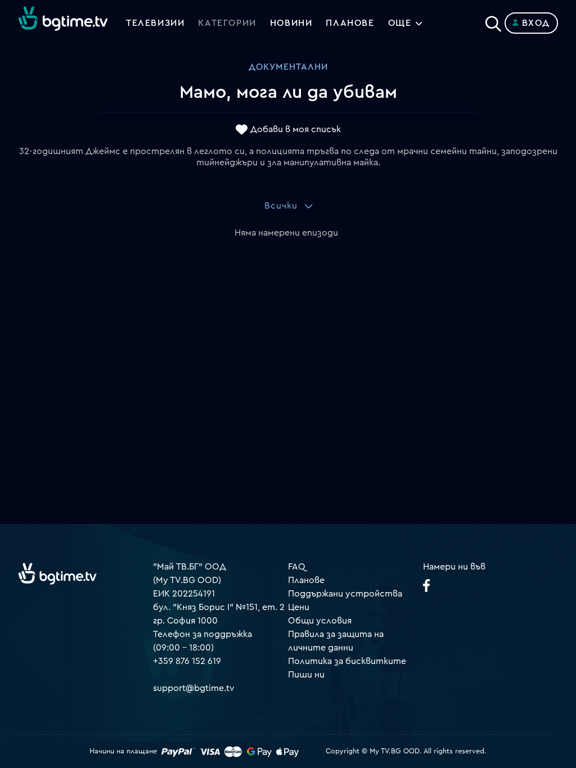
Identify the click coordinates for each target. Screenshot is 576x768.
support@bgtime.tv (194, 688)
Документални (288, 66)
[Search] (493, 21)
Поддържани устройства (345, 593)
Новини (291, 23)
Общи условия (320, 620)
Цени (298, 607)
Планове (306, 580)
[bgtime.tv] (57, 573)
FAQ (296, 566)
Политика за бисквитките (347, 661)
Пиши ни (306, 674)
